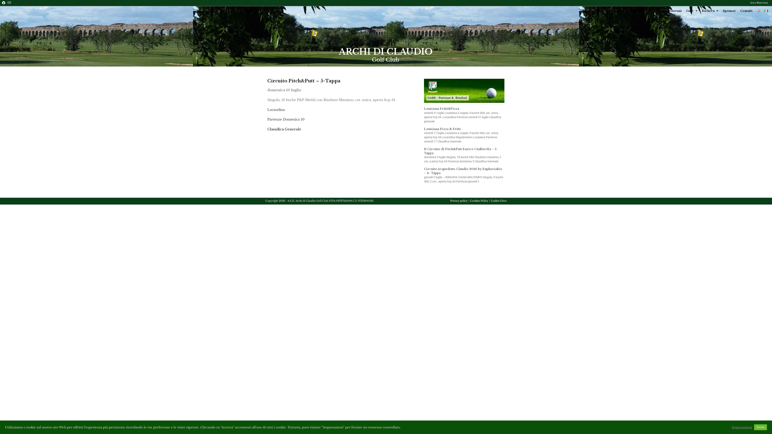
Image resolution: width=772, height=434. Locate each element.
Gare (690, 11)
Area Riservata (759, 3)
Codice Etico (499, 200)
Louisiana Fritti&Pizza (441, 109)
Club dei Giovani (668, 11)
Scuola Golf (642, 11)
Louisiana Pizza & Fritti (442, 129)
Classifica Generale (284, 129)
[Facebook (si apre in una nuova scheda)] (4, 3)
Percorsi (618, 11)
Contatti (746, 11)
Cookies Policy (479, 200)
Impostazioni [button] (742, 427)
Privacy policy (459, 200)
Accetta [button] (761, 427)
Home (586, 11)
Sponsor (729, 11)
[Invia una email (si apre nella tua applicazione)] (9, 3)
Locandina (276, 110)
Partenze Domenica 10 (285, 119)
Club (599, 11)
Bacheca (708, 11)
